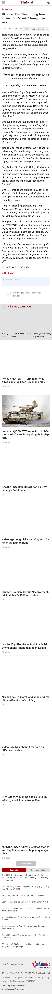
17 (19, 889)
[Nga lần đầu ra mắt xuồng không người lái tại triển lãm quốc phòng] (26, 677)
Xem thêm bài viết (26, 863)
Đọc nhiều (14, 870)
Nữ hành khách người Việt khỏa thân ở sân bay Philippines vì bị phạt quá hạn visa (25, 850)
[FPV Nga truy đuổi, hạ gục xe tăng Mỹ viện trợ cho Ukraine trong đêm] (26, 777)
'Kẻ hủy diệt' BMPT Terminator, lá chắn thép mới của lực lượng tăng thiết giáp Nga (25, 434)
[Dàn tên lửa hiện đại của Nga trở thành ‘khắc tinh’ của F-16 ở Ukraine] (26, 572)
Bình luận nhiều (38, 870)
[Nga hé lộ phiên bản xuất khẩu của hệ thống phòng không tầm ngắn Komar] (26, 624)
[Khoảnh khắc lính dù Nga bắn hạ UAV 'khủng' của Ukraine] (26, 467)
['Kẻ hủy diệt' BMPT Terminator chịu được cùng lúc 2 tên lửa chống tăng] (26, 358)
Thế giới (8, 9)
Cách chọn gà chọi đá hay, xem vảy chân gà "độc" (23, 902)
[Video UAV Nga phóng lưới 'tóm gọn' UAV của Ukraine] (26, 727)
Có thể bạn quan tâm (16, 306)
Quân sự (6, 386)
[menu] (3, 2)
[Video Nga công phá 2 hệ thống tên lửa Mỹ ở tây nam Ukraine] (26, 519)
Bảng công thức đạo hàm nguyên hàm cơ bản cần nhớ (25, 895)
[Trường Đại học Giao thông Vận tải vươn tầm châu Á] (16, 319)
